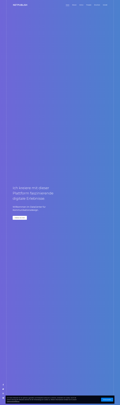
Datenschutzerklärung (13, 401)
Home (67, 5)
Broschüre (97, 5)
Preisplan (88, 5)
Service (81, 5)
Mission (74, 5)
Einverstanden (107, 399)
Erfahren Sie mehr (20, 218)
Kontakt (105, 5)
